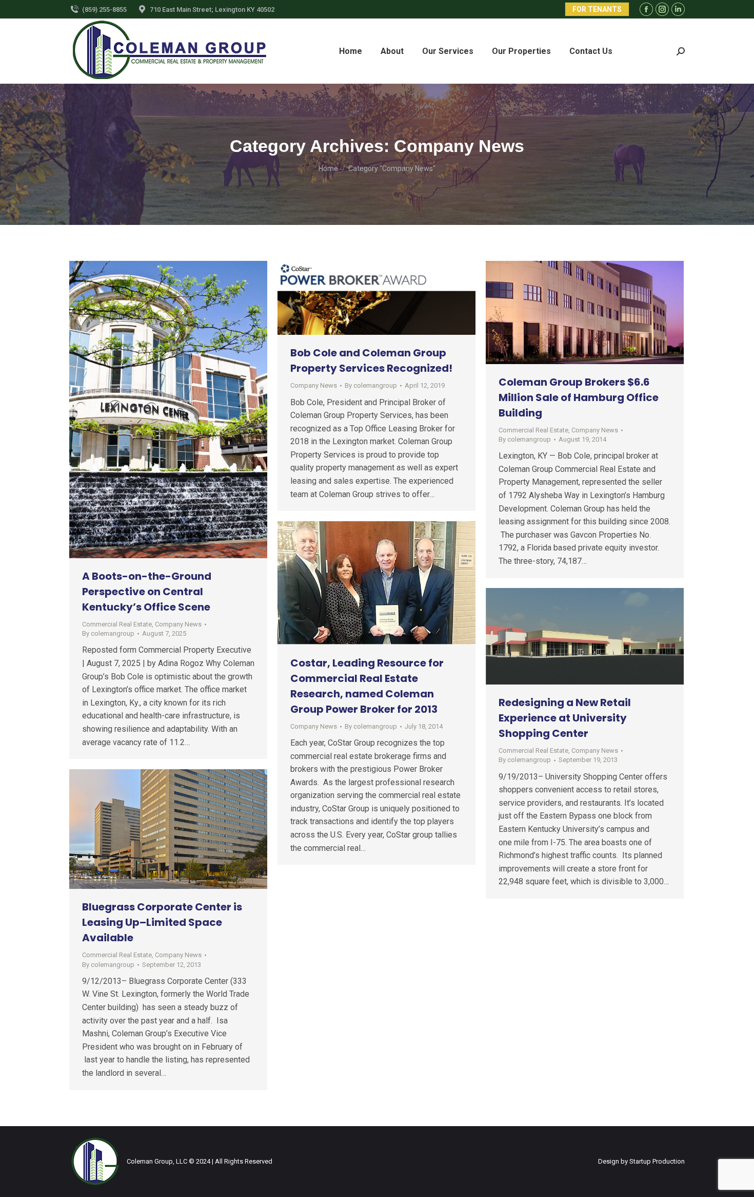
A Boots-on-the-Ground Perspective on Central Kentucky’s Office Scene (146, 591)
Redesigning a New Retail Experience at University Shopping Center (565, 717)
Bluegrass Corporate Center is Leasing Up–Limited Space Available (162, 922)
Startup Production (657, 1161)
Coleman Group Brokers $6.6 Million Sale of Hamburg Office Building (579, 397)
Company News (178, 624)
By (108, 633)
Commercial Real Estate (117, 624)
